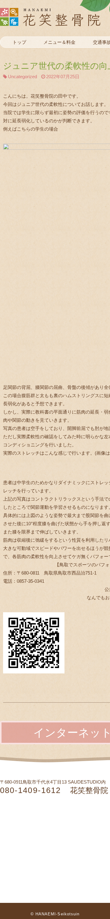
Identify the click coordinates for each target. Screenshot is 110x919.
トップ (19, 42)
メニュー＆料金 (59, 42)
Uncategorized (22, 76)
